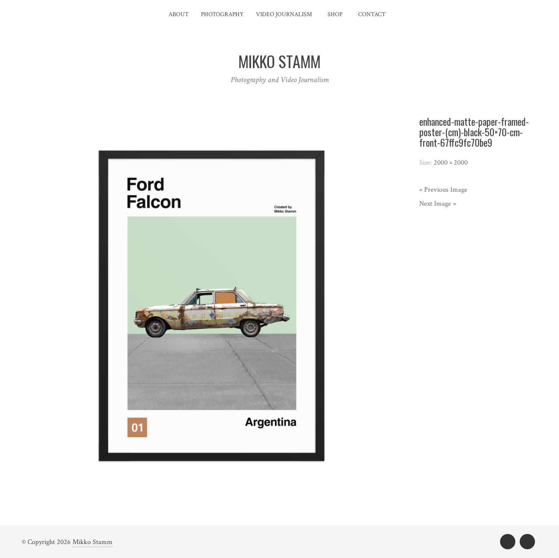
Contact (372, 14)
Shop (335, 14)
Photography (222, 14)
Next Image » (437, 203)
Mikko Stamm (92, 542)
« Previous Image (443, 189)
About (179, 14)
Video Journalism (284, 14)
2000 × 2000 (451, 162)
